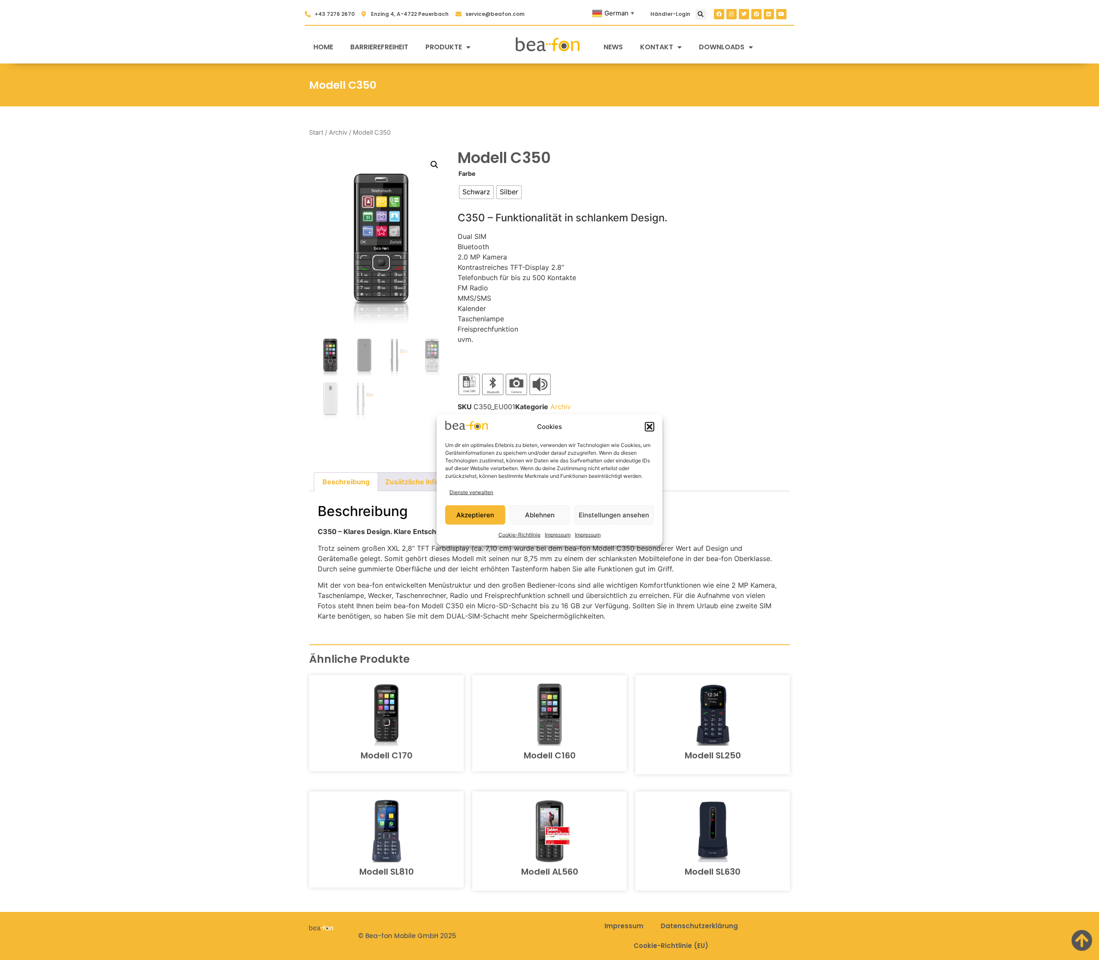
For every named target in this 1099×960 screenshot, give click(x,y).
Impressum (558, 534)
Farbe (467, 174)
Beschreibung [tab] (346, 481)
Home (323, 47)
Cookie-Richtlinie (519, 534)
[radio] (476, 192)
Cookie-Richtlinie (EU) (671, 945)
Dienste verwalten (471, 492)
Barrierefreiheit (379, 47)
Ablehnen (540, 515)
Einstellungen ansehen (614, 515)
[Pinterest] (756, 14)
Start (316, 132)
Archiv (338, 132)
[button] (649, 427)
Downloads (721, 47)
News (613, 47)
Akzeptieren (475, 515)
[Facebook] (719, 14)
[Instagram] (731, 14)
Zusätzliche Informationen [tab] (429, 481)
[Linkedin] (769, 14)
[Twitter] (744, 14)
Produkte (443, 47)
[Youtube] (781, 14)
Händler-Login (670, 14)
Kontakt (656, 47)
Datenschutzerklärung (699, 925)
